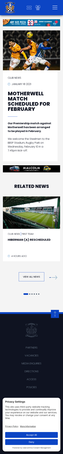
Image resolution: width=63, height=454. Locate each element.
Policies (31, 387)
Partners (31, 347)
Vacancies (31, 355)
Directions (32, 371)
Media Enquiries (31, 363)
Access (31, 379)
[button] (53, 277)
